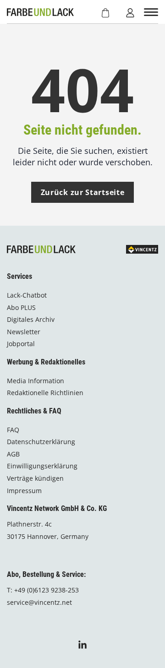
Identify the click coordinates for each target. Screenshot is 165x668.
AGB (13, 454)
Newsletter (23, 331)
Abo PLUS (21, 307)
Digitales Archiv (31, 319)
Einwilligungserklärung (42, 466)
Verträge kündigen (35, 478)
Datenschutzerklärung (41, 441)
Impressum (24, 490)
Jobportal (21, 343)
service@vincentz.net (39, 602)
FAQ (13, 429)
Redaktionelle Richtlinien (45, 392)
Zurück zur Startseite (83, 192)
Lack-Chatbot (27, 295)
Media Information (35, 380)
